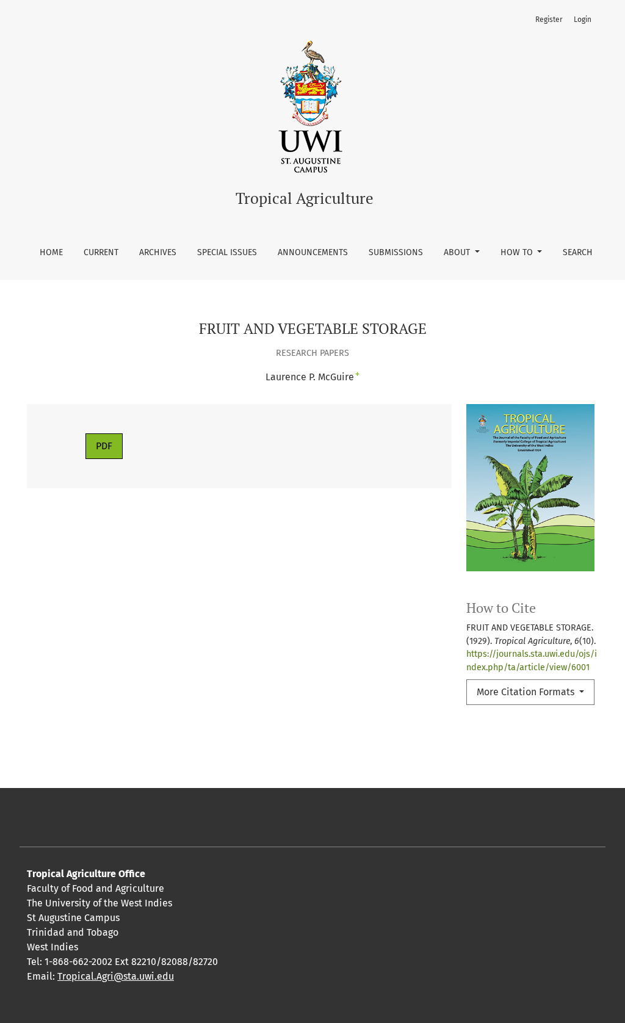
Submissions (396, 252)
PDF (104, 446)
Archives (157, 252)
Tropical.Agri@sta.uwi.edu (115, 976)
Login (582, 19)
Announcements (313, 252)
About (458, 252)
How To (517, 252)
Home (51, 252)
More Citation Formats (527, 692)
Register (549, 19)
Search (578, 252)
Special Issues (227, 252)
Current (101, 252)
